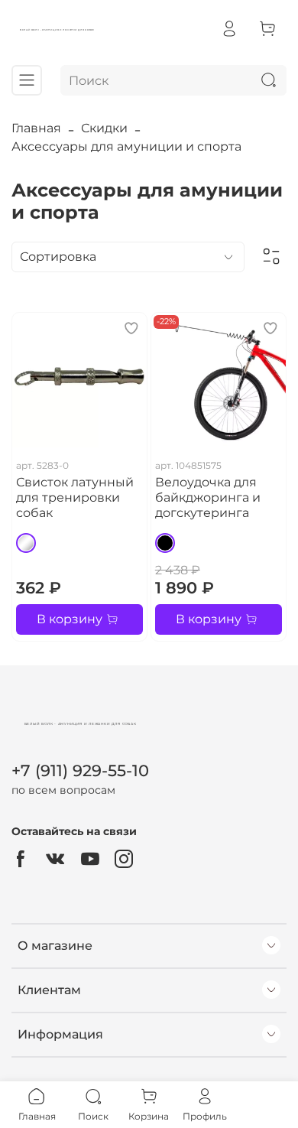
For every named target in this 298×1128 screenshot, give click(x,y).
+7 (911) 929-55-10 (80, 770)
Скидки (104, 128)
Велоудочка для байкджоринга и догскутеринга (208, 497)
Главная (36, 128)
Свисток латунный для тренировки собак (75, 497)
